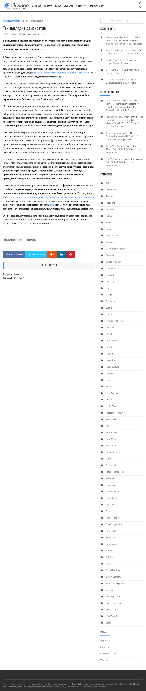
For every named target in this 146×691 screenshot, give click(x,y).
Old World (111, 465)
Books (58, 6)
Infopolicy (110, 360)
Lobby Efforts (112, 406)
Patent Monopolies (115, 471)
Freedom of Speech (115, 321)
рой (52, 204)
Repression (111, 544)
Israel (108, 380)
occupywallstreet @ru (13, 239)
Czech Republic (113, 268)
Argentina (110, 202)
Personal (110, 478)
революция (31, 239)
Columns (110, 242)
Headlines (110, 347)
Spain (108, 563)
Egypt (108, 288)
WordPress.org (107, 660)
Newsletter (111, 445)
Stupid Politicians (113, 570)
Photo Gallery (112, 491)
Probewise (105, 687)
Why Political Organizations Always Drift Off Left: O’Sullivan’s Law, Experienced (122, 136)
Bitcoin (109, 222)
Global (109, 334)
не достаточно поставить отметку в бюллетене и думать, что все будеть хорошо (53, 196)
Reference (111, 531)
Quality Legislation (114, 524)
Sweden (109, 590)
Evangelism (111, 301)
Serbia (109, 550)
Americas (110, 196)
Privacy (109, 511)
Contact (48, 6)
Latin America (112, 393)
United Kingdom (113, 603)
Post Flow (110, 504)
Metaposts (111, 419)
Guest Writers (112, 340)
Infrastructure (112, 366)
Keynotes (68, 6)
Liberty (109, 399)
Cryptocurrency (113, 261)
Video (108, 622)
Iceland (109, 353)
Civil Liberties (112, 235)
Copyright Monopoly (115, 248)
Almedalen (111, 189)
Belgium (109, 216)
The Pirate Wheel (96, 6)
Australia (110, 209)
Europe (109, 294)
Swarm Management (115, 583)
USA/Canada (112, 616)
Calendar (36, 6)
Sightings (110, 557)
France (109, 314)
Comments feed (108, 653)
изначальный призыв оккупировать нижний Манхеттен (62, 72)
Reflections (111, 537)
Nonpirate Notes (113, 452)
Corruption (111, 255)
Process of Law (113, 517)
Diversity (110, 281)
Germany (110, 327)
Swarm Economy (113, 576)
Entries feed (106, 647)
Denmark (110, 275)
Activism (109, 183)
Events (109, 307)
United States (112, 609)
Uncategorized (14, 21)
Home (5, 21)
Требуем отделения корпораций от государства (15, 275)
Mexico (109, 426)
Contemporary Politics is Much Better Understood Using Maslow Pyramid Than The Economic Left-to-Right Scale (124, 40)
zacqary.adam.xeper (27, 34)
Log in (103, 640)
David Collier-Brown (115, 100)
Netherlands (112, 432)
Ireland (109, 373)
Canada (109, 229)
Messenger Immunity (115, 412)
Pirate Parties (112, 498)
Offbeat (109, 458)
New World (111, 439)
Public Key (81, 6)
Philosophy (111, 485)
